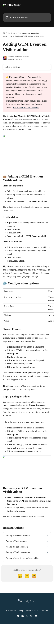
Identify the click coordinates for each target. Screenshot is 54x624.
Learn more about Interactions (26, 107)
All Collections (9, 33)
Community (11, 611)
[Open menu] (48, 5)
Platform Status (32, 611)
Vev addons (7, 36)
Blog (21, 611)
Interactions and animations (28, 33)
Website (45, 611)
